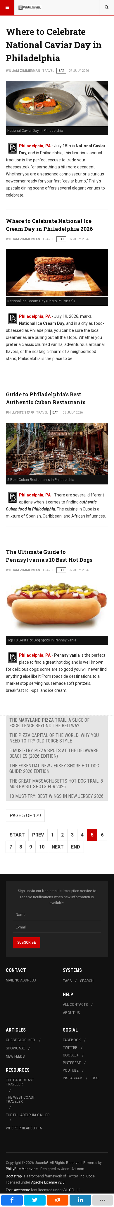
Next (58, 847)
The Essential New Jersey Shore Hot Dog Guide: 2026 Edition (54, 768)
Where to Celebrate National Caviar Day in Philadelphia (54, 45)
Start (17, 835)
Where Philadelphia (24, 1128)
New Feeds (15, 1056)
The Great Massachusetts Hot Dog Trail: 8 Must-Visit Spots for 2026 (56, 783)
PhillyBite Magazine (22, 1169)
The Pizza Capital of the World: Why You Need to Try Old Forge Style (54, 738)
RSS (95, 1078)
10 (41, 847)
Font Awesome (18, 1190)
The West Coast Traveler (20, 1099)
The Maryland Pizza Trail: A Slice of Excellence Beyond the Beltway (49, 722)
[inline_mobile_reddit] (57, 1200)
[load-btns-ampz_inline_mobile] (102, 1200)
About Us (71, 1013)
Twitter (70, 1048)
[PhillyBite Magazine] (30, 7)
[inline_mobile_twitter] (35, 1200)
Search (87, 981)
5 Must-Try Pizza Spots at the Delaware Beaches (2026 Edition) (53, 753)
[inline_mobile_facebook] (12, 1200)
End (75, 847)
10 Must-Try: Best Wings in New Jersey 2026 (56, 796)
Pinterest (72, 1063)
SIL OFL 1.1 (72, 1190)
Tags (67, 981)
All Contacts (75, 1005)
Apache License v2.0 (48, 1182)
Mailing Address (21, 980)
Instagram (72, 1078)
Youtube (71, 1070)
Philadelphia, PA (35, 146)
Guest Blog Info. (21, 1040)
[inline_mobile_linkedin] (80, 1200)
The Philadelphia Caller (28, 1115)
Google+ (71, 1055)
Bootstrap (14, 1176)
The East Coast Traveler (20, 1082)
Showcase (15, 1048)
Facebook (72, 1040)
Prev (38, 835)
